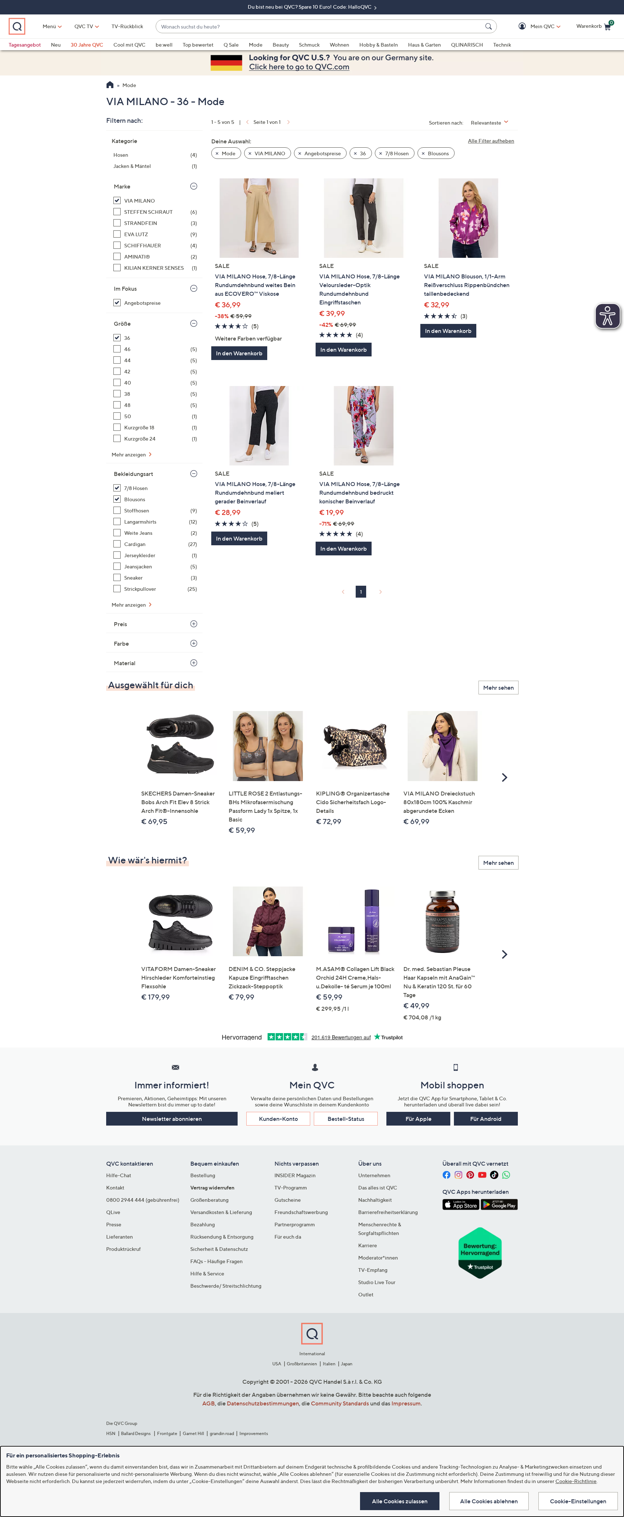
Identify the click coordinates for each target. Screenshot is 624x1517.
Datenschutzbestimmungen (263, 1403)
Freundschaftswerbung (301, 1212)
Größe (122, 323)
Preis (120, 624)
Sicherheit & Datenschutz (219, 1249)
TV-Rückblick (127, 26)
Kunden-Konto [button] (278, 1118)
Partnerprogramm (294, 1224)
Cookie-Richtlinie (576, 1481)
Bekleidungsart (133, 473)
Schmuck (309, 45)
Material (124, 663)
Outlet (365, 1294)
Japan (346, 1363)
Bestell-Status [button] (346, 1118)
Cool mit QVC (129, 45)
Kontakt (115, 1187)
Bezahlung (202, 1224)
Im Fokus (125, 288)
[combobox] (319, 26)
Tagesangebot (25, 45)
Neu (56, 45)
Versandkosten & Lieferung (221, 1212)
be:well (164, 45)
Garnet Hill (193, 1433)
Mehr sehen (498, 687)
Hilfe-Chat (118, 1175)
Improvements (253, 1433)
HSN (111, 1433)
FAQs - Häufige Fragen (216, 1261)
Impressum (406, 1403)
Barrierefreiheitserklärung (388, 1212)
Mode (256, 45)
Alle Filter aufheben (491, 141)
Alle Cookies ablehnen (489, 1501)
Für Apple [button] (419, 1118)
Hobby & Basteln (378, 45)
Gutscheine (287, 1200)
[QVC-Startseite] (110, 85)
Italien (329, 1363)
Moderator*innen (378, 1257)
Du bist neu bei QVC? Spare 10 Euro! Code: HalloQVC (310, 7)
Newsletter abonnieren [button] (172, 1118)
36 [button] (362, 153)
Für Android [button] (486, 1118)
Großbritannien (302, 1363)
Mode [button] (228, 153)
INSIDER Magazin (295, 1175)
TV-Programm (290, 1187)
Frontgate (167, 1433)
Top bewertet (198, 45)
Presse (113, 1224)
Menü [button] (49, 26)
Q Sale (231, 45)
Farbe (121, 643)
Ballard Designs (136, 1433)
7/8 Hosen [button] (396, 153)
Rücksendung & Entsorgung (222, 1237)
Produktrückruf (123, 1249)
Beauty (281, 45)
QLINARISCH (467, 45)
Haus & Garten (424, 45)
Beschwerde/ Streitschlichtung (225, 1286)
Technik (502, 45)
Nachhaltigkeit (375, 1200)
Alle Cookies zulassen (400, 1501)
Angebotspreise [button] (322, 153)
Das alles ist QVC (377, 1187)
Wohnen (339, 45)
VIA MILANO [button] (269, 153)
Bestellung (202, 1175)
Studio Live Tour (376, 1282)
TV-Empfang (372, 1270)
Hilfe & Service (207, 1273)
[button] (532, 26)
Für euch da (287, 1237)
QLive (113, 1212)
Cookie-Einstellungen (578, 1501)
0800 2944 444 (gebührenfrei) (142, 1200)
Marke (122, 186)
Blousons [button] (438, 153)
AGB (208, 1403)
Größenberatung (209, 1200)
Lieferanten (119, 1237)
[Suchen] (490, 26)
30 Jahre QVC (87, 45)
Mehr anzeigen (129, 454)
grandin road (222, 1433)
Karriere (367, 1245)
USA (276, 1363)
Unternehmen (374, 1175)
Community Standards (340, 1403)
